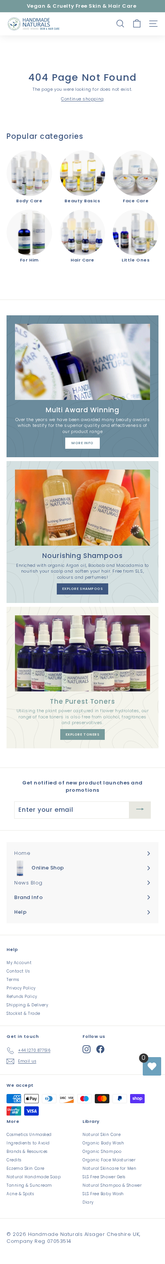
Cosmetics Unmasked (29, 1134)
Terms (13, 980)
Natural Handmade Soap (34, 1177)
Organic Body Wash (103, 1143)
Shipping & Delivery (27, 1005)
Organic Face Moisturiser (108, 1160)
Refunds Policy (22, 996)
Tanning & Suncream (29, 1185)
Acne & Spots (20, 1194)
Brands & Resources (27, 1151)
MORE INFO (82, 443)
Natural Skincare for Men (109, 1168)
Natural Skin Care (101, 1134)
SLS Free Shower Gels (103, 1177)
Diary (88, 1202)
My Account (19, 963)
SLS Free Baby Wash (103, 1194)
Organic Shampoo (101, 1151)
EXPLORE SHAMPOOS (82, 588)
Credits (14, 1160)
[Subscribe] (140, 810)
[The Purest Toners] (82, 653)
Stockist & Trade (23, 1013)
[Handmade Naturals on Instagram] (86, 1049)
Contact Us (18, 971)
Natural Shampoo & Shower (112, 1185)
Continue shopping (82, 99)
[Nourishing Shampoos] (82, 508)
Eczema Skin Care (26, 1168)
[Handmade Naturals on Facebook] (100, 1049)
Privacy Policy (21, 988)
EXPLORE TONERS (83, 734)
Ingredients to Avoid (28, 1143)
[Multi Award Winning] (82, 362)
